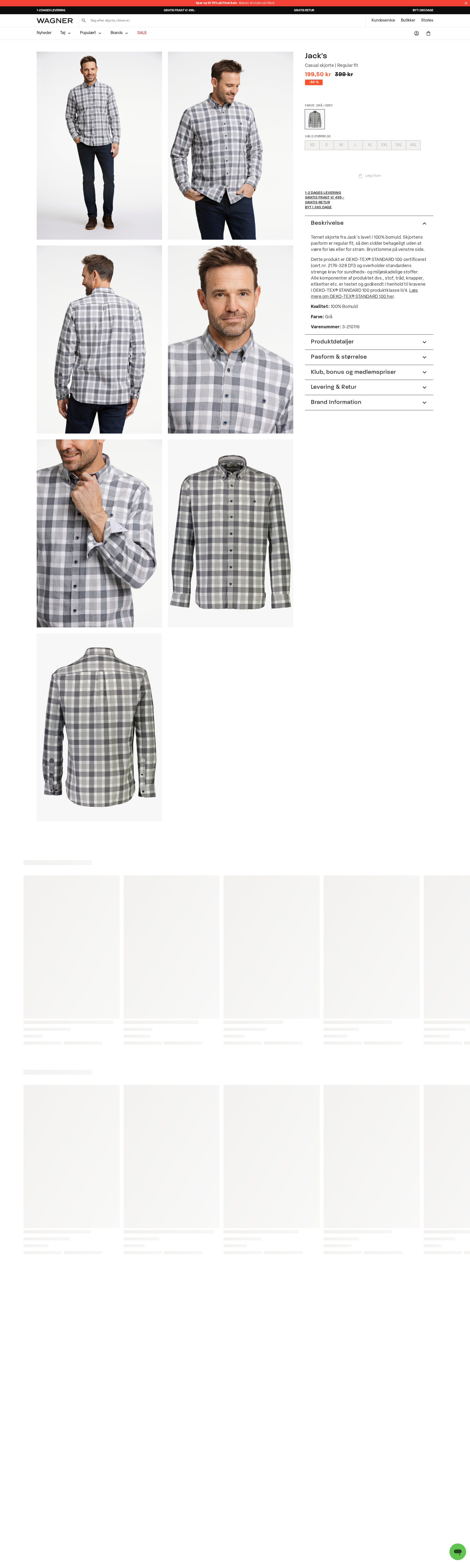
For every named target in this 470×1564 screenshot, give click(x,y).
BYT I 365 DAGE (423, 10)
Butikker (408, 21)
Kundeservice (383, 21)
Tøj (62, 33)
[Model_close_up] (230, 340)
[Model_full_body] (99, 146)
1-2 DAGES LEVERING (51, 10)
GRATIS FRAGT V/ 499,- (180, 10)
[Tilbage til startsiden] (55, 20)
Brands (117, 33)
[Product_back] (99, 727)
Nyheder (44, 33)
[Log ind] (417, 33)
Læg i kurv (373, 176)
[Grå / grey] (315, 119)
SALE (142, 33)
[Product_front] (230, 533)
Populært (88, 33)
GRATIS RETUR (304, 10)
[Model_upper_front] (230, 146)
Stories (427, 21)
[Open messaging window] (457, 1551)
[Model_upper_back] (99, 340)
